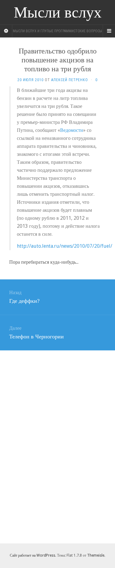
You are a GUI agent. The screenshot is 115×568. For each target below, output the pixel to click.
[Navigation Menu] (109, 31)
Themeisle (95, 555)
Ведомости (71, 130)
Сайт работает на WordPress (32, 555)
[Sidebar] (6, 31)
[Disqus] (57, 446)
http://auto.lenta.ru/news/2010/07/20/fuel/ (64, 246)
